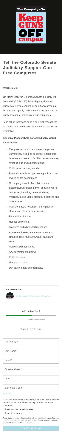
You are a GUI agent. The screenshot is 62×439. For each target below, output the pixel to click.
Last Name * (10, 349)
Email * (8, 358)
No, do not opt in (15, 413)
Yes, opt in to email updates (20, 409)
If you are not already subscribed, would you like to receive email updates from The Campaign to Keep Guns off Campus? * (31, 402)
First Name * (11, 340)
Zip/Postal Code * (13, 386)
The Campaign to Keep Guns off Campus (33, 296)
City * (7, 377)
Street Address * (13, 368)
